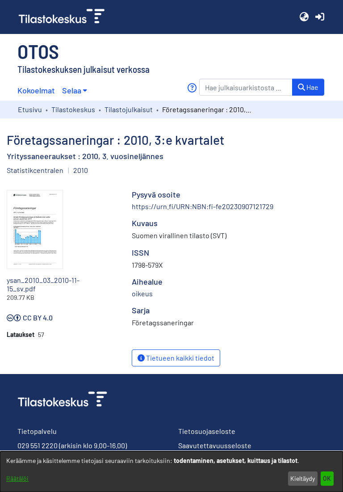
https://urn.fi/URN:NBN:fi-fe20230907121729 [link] (202, 206)
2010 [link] (80, 170)
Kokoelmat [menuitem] (36, 90)
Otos (38, 51)
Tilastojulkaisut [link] (129, 109)
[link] (65, 17)
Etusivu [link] (30, 109)
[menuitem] (74, 90)
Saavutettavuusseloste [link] (214, 445)
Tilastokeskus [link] (73, 109)
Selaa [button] (71, 90)
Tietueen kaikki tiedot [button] (179, 357)
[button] (304, 16)
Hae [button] (311, 87)
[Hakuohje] (191, 87)
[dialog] (171, 471)
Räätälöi (17, 478)
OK (327, 478)
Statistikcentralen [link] (35, 170)
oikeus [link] (142, 293)
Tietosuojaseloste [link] (206, 431)
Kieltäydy (302, 478)
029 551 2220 (37, 445)
